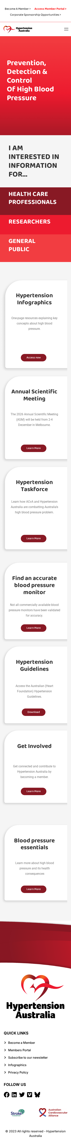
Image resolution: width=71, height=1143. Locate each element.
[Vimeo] (29, 1094)
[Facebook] (6, 1094)
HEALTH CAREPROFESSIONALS (33, 198)
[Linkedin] (14, 1094)
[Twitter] (22, 1094)
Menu (66, 29)
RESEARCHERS (30, 221)
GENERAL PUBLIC (22, 245)
